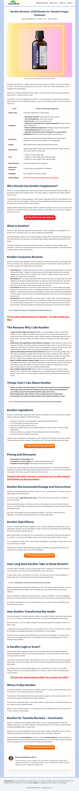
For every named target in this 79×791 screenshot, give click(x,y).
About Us (70, 3)
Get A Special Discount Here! (41, 446)
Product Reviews (52, 19)
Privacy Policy (53, 3)
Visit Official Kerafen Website (40, 217)
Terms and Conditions (42, 3)
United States (63, 782)
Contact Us (62, 3)
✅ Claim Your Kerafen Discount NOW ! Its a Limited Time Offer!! (40, 677)
